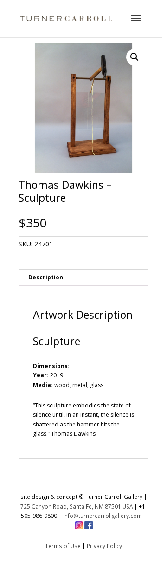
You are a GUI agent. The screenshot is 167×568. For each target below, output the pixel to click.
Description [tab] (45, 277)
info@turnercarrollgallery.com (102, 515)
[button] (134, 57)
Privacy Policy (104, 545)
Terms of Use (63, 545)
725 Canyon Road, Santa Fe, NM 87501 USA (76, 506)
